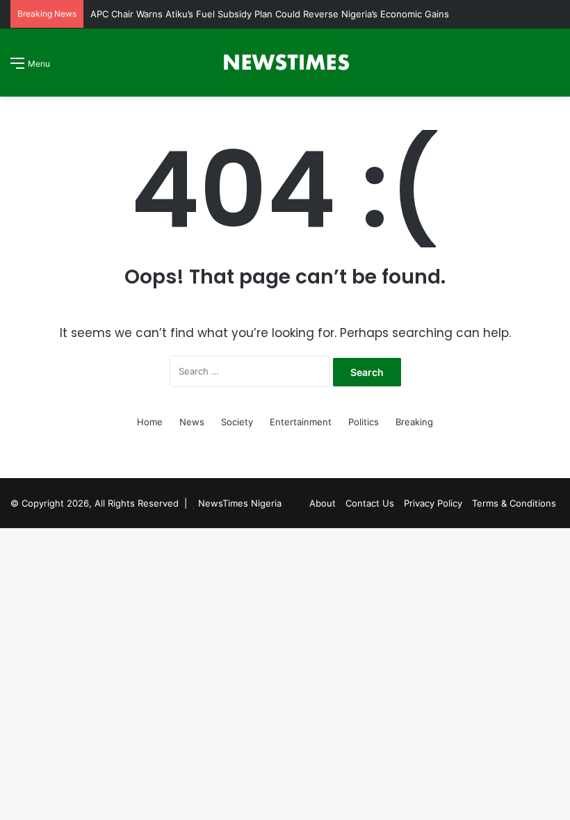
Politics (363, 421)
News (191, 421)
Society (237, 421)
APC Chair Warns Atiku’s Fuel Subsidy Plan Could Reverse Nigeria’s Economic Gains (269, 13)
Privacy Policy (433, 503)
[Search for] (553, 67)
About (322, 503)
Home (150, 421)
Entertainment (301, 421)
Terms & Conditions (514, 503)
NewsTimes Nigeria (240, 503)
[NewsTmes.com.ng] (285, 62)
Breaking (414, 421)
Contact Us (369, 503)
